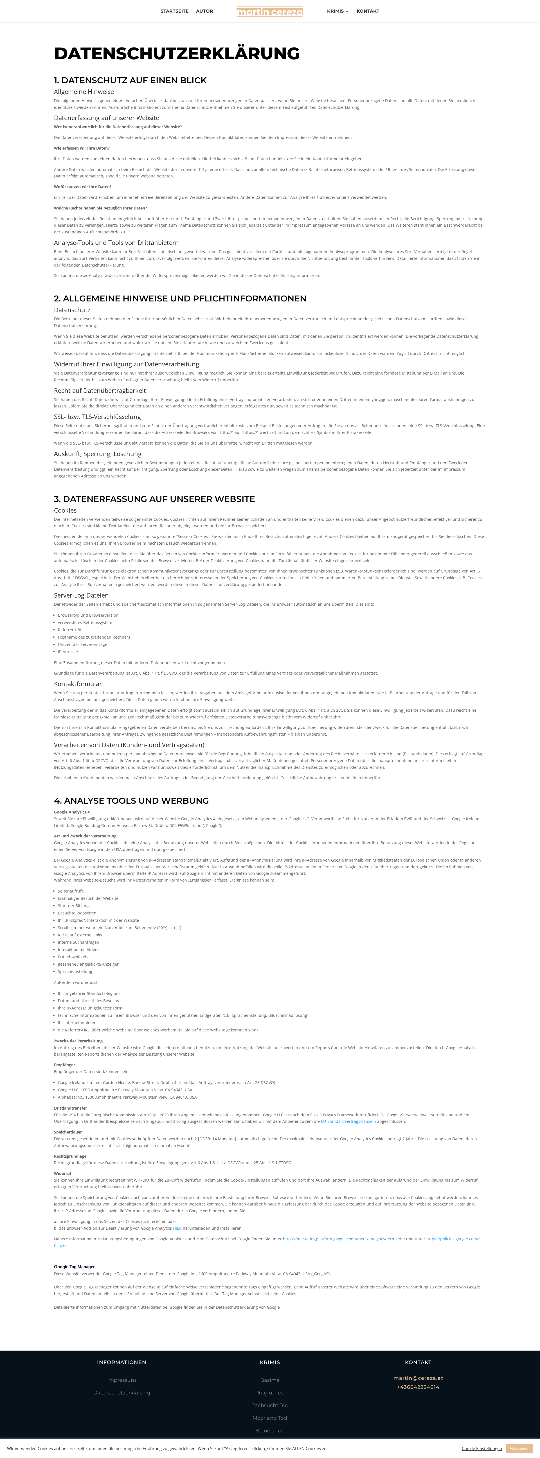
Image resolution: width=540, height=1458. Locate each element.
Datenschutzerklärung (121, 1393)
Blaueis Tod (270, 1431)
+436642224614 (418, 1387)
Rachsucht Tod (270, 1405)
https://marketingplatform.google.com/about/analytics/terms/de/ (344, 1238)
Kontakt (368, 11)
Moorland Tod (270, 1418)
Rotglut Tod (270, 1393)
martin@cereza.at (418, 1378)
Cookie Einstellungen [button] (482, 1448)
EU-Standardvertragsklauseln (348, 1121)
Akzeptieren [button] (520, 1448)
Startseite (175, 11)
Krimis (335, 11)
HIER (177, 1228)
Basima (270, 1380)
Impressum (121, 1380)
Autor (204, 11)
